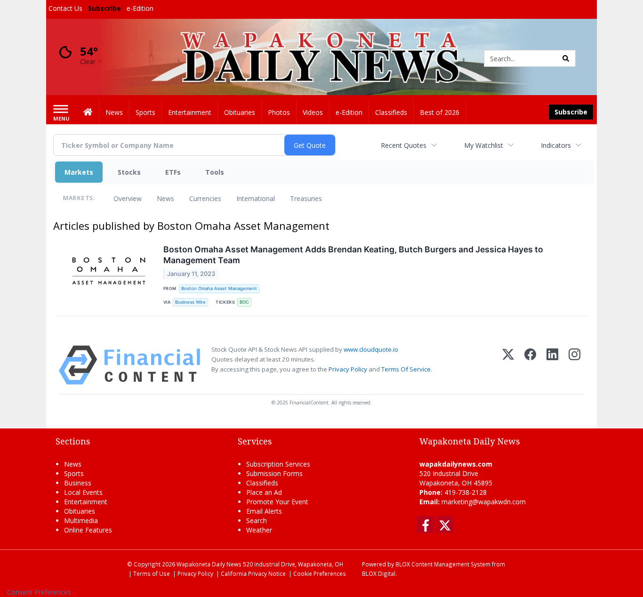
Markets (78, 172)
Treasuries (306, 198)
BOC (244, 302)
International (255, 198)
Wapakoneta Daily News (209, 564)
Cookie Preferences (319, 573)
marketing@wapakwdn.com (484, 501)
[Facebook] (530, 365)
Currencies (205, 198)
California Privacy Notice (253, 573)
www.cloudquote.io (371, 349)
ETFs (173, 172)
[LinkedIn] (552, 365)
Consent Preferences (39, 592)
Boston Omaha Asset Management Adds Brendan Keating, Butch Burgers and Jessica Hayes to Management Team (353, 254)
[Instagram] (574, 365)
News (165, 198)
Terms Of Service (406, 369)
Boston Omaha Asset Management (219, 288)
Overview (127, 198)
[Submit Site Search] (565, 58)
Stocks (129, 172)
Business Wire (190, 302)
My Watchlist (483, 145)
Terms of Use (151, 573)
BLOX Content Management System (442, 564)
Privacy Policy (348, 369)
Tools (214, 172)
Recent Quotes (403, 145)
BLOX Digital (378, 573)
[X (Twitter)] (508, 365)
